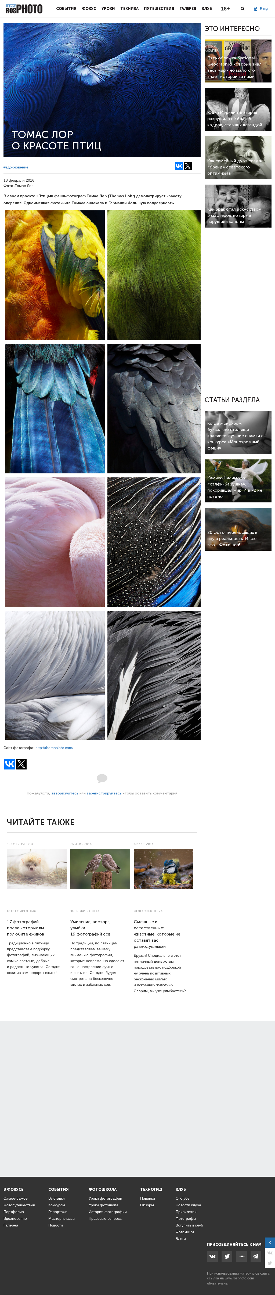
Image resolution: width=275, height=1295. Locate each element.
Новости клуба (188, 1205)
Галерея (188, 8)
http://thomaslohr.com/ (54, 748)
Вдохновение (15, 1218)
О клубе (183, 1198)
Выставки (56, 1198)
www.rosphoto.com (239, 1278)
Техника (129, 8)
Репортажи (57, 1212)
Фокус (89, 8)
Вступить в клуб (189, 1225)
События (66, 8)
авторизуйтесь (64, 793)
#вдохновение (15, 167)
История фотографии (108, 1212)
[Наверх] (268, 1277)
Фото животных (21, 911)
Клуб (207, 8)
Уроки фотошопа (103, 1205)
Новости (55, 1225)
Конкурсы (56, 1205)
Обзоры (147, 1205)
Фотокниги (185, 1232)
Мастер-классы (61, 1218)
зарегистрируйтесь (104, 793)
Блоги (181, 1238)
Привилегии (186, 1212)
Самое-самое (15, 1198)
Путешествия (159, 8)
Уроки (108, 8)
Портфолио (13, 1212)
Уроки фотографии (105, 1198)
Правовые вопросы (105, 1218)
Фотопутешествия (19, 1205)
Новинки (147, 1198)
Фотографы (186, 1218)
